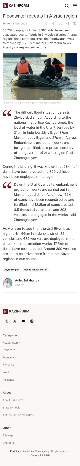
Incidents (8, 379)
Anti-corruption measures (18, 415)
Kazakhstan (10, 342)
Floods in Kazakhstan (35, 269)
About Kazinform (13, 400)
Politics (7, 350)
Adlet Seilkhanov (27, 280)
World (6, 372)
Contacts (8, 442)
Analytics (8, 364)
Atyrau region (11, 269)
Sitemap (8, 435)
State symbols (11, 407)
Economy (8, 357)
